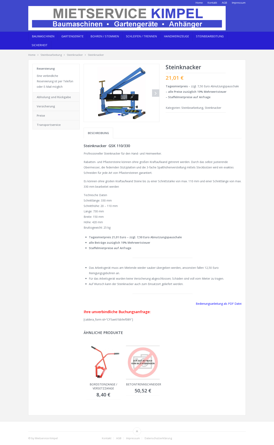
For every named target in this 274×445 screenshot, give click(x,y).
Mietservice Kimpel (46, 438)
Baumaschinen (43, 36)
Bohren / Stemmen (104, 36)
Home (199, 2)
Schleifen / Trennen (141, 36)
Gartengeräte (72, 36)
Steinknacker (213, 108)
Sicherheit (40, 45)
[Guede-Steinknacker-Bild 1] (121, 93)
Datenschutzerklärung (158, 438)
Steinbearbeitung (210, 36)
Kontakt (212, 2)
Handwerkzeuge (176, 36)
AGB (224, 2)
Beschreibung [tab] (98, 133)
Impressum (239, 2)
